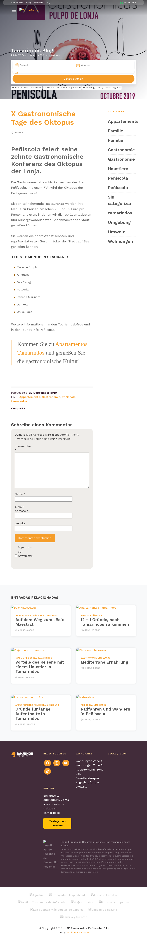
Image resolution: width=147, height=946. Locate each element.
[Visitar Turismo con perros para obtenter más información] (114, 902)
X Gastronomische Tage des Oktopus (43, 118)
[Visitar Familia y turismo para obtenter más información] (73, 917)
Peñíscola (68, 397)
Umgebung (119, 222)
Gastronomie (51, 397)
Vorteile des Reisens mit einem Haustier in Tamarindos (39, 667)
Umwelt (116, 231)
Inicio (14, 55)
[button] (13, 10)
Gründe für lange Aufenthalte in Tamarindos (32, 714)
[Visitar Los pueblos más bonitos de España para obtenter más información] (56, 909)
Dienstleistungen (87, 778)
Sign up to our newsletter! (25, 552)
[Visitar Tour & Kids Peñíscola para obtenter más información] (41, 902)
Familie (115, 130)
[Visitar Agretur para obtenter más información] (36, 895)
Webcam (38, 2)
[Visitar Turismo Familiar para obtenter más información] (104, 895)
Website (20, 523)
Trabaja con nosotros (57, 823)
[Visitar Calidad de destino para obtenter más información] (103, 909)
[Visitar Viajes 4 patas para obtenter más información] (82, 902)
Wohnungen (120, 241)
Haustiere (118, 168)
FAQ (48, 2)
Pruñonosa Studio (78, 932)
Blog (28, 2)
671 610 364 (130, 2)
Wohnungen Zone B (89, 765)
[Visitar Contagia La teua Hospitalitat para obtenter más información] (67, 895)
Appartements (29, 397)
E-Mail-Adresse (21, 509)
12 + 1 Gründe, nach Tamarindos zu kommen (105, 622)
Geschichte (17, 2)
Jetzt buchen (73, 78)
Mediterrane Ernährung (104, 662)
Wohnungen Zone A (89, 761)
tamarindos (19, 401)
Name (20, 494)
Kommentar (23, 448)
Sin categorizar (120, 200)
